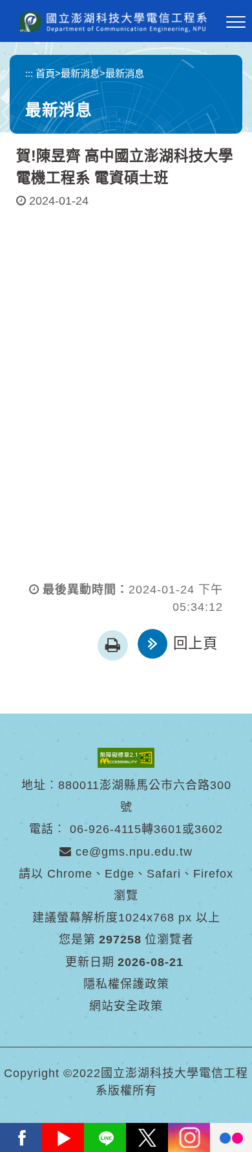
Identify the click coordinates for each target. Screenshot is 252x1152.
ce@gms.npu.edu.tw (132, 851)
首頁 (45, 73)
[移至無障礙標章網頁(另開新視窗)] (126, 757)
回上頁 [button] (195, 643)
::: (29, 73)
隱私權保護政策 (126, 984)
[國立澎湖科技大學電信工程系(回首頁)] (113, 21)
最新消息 (80, 73)
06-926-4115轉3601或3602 (146, 829)
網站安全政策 (126, 1006)
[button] (236, 22)
